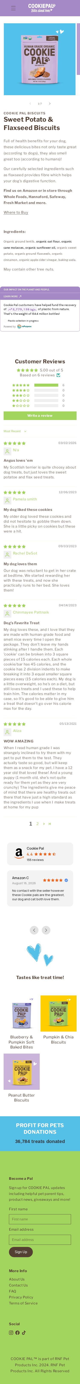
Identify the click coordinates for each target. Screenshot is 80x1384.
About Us (17, 1279)
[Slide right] (50, 103)
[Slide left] (30, 103)
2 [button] (37, 824)
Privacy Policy (21, 1297)
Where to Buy (16, 212)
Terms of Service (23, 1303)
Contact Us (18, 1285)
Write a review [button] (39, 416)
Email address (21, 1229)
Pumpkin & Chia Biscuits (58, 1039)
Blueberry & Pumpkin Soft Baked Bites (22, 1042)
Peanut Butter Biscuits (21, 1097)
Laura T (31, 877)
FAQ (12, 1291)
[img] (15, 443)
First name (18, 1209)
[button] (13, 8)
